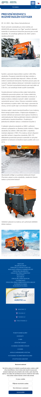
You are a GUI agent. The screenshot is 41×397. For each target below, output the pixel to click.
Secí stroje (20, 277)
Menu (33, 3)
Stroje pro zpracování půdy (20, 273)
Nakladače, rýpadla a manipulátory (20, 269)
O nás (20, 339)
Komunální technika (20, 286)
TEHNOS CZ (21, 317)
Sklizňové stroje (20, 266)
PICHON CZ (21, 313)
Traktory (20, 264)
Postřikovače (20, 280)
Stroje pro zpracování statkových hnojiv (20, 282)
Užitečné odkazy (20, 342)
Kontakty (20, 336)
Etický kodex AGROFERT (20, 359)
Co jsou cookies (20, 379)
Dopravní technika (20, 284)
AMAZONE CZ (22, 309)
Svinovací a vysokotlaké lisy (20, 267)
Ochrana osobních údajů (20, 346)
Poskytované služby (20, 333)
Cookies (20, 349)
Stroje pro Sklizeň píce (20, 271)
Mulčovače (20, 275)
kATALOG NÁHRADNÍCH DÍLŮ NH (20, 352)
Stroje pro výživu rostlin (20, 278)
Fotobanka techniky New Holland (20, 356)
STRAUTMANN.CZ (21, 321)
